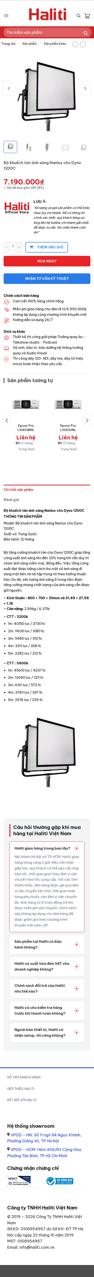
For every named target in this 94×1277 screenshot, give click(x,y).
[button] (6, 15)
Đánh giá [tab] (11, 500)
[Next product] (75, 44)
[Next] (85, 88)
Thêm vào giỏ (50, 247)
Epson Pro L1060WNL (25, 428)
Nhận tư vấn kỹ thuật (47, 278)
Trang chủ (8, 44)
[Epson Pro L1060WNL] (26, 404)
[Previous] (9, 88)
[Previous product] (83, 44)
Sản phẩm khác (55, 44)
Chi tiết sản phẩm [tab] (19, 490)
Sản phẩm (29, 44)
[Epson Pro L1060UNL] (68, 404)
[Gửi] (86, 33)
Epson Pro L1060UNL (68, 428)
